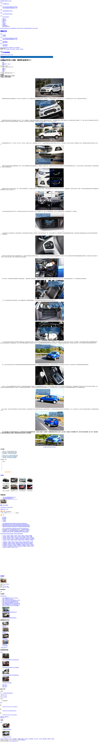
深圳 (28, 530)
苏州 (25, 529)
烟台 (27, 528)
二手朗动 (4, 547)
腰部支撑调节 (40, 300)
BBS (35, 28)
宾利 (27, 526)
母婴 (25, 28)
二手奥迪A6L (4, 545)
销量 (5, 3)
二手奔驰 (26, 535)
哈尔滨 (11, 529)
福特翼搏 (5, 211)
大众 (3, 523)
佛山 (5, 531)
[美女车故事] (4, 612)
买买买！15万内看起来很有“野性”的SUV (10, 499)
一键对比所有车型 (3, 647)
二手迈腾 (19, 541)
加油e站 (3, 24)
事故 (83, 233)
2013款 (11, 54)
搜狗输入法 (6, 738)
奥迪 (10, 523)
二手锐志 (28, 546)
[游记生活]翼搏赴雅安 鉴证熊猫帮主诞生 (11, 675)
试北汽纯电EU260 (8, 736)
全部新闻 (48, 738)
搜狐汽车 (4, 18)
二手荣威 (11, 539)
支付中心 (10, 738)
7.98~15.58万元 (5, 505)
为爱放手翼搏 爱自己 (8, 682)
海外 (8, 3)
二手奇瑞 (27, 536)
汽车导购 (17, 49)
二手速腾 (23, 541)
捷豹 (20, 526)
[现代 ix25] (5, 631)
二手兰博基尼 (32, 538)
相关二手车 (4, 684)
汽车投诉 (4, 23)
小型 (3, 47)
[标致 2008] (5, 625)
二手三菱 (8, 538)
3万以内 (3, 706)
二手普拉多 (24, 546)
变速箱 (15, 386)
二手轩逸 (32, 545)
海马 (9, 525)
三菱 (23, 524)
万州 (22, 531)
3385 (3, 587)
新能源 (18, 47)
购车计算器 (17, 533)
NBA (9, 28)
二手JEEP (4, 538)
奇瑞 (8, 524)
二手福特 (11, 536)
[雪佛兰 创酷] (5, 643)
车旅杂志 (4, 16)
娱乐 (11, 28)
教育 (27, 28)
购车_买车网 (12, 49)
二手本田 (7, 536)
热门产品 (4, 519)
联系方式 (26, 738)
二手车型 (4, 521)
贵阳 (27, 531)
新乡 (11, 530)
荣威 (6, 525)
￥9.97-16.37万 (5, 627)
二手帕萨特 (17, 542)
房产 (19, 28)
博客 (36, 28)
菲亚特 (15, 526)
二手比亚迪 (23, 536)
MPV (13, 47)
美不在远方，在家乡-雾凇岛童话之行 (11, 601)
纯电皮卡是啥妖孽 (8, 729)
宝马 (12, 523)
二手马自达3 (19, 546)
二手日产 (15, 536)
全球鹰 (16, 525)
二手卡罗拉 (4, 546)
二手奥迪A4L (4, 542)
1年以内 (3, 710)
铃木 (12, 524)
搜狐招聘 (14, 738)
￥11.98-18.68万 (5, 633)
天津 (7, 528)
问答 (6, 44)
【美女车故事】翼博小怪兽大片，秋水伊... (12, 600)
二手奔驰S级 (23, 545)
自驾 (3, 45)
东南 (23, 526)
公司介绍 (40, 738)
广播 (1, 15)
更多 (29, 526)
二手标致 (30, 536)
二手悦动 (12, 547)
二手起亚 (7, 535)
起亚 (24, 523)
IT (16, 28)
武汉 (14, 530)
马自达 (10, 524)
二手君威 (13, 542)
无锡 (27, 529)
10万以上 (13, 714)
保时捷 (20, 524)
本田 (18, 523)
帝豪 (20, 525)
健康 (29, 28)
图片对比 (5, 533)
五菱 (29, 525)
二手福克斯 (4, 541)
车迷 (5, 44)
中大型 (9, 47)
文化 (33, 28)
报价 (8, 6)
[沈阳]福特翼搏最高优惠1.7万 (8, 498)
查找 (1, 702)
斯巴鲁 (3, 526)
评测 (10, 6)
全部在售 (2, 54)
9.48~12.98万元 (6, 584)
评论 (3, 3)
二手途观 (8, 541)
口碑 (6, 45)
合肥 (20, 530)
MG (5, 526)
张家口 (15, 528)
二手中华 (22, 539)
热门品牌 (4, 517)
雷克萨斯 (27, 524)
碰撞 (82, 233)
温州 (5, 530)
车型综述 (2, 507)
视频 (13, 28)
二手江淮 (27, 537)
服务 (3, 42)
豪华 (11, 47)
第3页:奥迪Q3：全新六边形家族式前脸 (9, 453)
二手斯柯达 (32, 537)
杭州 (29, 529)
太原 (20, 528)
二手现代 (22, 535)
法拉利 (11, 526)
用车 (1, 9)
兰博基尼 (22, 525)
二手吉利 (7, 539)
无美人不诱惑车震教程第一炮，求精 (11, 602)
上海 (21, 529)
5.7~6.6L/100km (5, 586)
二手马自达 (8, 537)
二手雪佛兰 (30, 535)
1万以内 (3, 714)
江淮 (8, 525)
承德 (13, 528)
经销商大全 (13, 533)
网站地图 (44, 738)
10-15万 (11, 706)
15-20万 (13, 706)
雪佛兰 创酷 (4, 644)
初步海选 (21, 49)
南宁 (10, 531)
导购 (6, 39)
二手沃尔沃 (12, 538)
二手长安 (20, 537)
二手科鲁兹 (27, 541)
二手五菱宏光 (30, 542)
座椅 (68, 278)
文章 (3, 71)
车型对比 (2, 533)
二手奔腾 (4, 537)
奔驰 (22, 523)
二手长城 (18, 536)
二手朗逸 (9, 542)
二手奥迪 (11, 535)
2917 (7, 587)
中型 (7, 47)
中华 (11, 525)
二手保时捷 (16, 538)
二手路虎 (24, 537)
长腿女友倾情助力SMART (12, 612)
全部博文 (52, 738)
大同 (22, 528)
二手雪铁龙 (16, 537)
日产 (20, 523)
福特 (15, 255)
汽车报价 (9, 533)
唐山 (11, 528)
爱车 (1, 12)
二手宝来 (16, 541)
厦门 (9, 531)
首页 (1, 28)
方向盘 (75, 409)
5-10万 (8, 706)
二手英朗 (31, 541)
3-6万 (8, 714)
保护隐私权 (31, 738)
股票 (15, 28)
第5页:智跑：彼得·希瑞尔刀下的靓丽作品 (9, 456)
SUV (14, 47)
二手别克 (4, 536)
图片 (11, 6)
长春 (14, 529)
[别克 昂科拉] (5, 637)
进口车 (13, 6)
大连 (17, 529)
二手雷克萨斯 (21, 538)
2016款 (8, 54)
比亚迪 (5, 524)
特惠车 (13, 39)
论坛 (3, 44)
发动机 (8, 341)
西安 (26, 531)
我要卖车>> (2, 716)
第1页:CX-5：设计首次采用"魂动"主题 (9, 451)
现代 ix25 (4, 632)
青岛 (26, 528)
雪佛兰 (14, 523)
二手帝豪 (18, 539)
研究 (6, 3)
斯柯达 (3, 525)
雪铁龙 (14, 524)
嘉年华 (13, 211)
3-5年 (8, 710)
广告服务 (18, 738)
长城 (26, 523)
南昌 (22, 530)
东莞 (3, 531)
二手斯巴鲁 (31, 539)
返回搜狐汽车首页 (3, 0)
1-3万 (6, 714)
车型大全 (4, 6)
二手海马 (4, 539)
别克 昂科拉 (4, 638)
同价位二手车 (4, 685)
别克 (17, 523)
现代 (9, 523)
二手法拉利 (26, 539)
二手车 (16, 39)
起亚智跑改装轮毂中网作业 (11, 617)
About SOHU (36, 738)
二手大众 (4, 535)
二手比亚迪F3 (9, 546)
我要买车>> (7, 716)
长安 (16, 524)
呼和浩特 (6, 529)
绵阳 (16, 531)
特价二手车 (4, 686)
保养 (3, 41)
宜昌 (16, 530)
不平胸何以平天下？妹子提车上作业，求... (12, 604)
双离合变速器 (69, 386)
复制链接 (4, 68)
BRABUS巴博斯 (4, 696)
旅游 (31, 28)
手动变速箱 (32, 386)
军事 (5, 28)
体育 (7, 28)
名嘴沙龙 (7, 16)
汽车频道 (7, 49)
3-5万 (6, 706)
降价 (8, 39)
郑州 (9, 530)
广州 (26, 530)
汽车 (17, 28)
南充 (18, 531)
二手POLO (32, 546)
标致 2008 (4, 626)
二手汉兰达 (28, 545)
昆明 (24, 531)
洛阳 (13, 530)
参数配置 (2, 509)
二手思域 (14, 545)
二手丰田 (15, 535)
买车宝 (3, 22)
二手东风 (15, 539)
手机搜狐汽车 (4, 25)
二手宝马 (18, 535)
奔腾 (13, 526)
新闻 (1, 2)
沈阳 (15, 529)
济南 (24, 528)
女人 (23, 28)
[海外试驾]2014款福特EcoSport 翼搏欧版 (11, 667)
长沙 (18, 530)
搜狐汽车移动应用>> (6, 26)
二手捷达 (12, 541)
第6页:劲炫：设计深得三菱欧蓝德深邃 (9, 457)
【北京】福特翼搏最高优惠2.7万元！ (9, 497)
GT (3, 300)
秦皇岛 (18, 528)
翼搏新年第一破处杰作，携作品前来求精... (12, 603)
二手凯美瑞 (25, 542)
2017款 (5, 54)
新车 (6, 6)
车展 (5, 45)
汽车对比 (4, 39)
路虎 (18, 524)
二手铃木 (12, 537)
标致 (3, 524)
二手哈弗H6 (18, 545)
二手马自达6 (10, 545)
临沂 (3, 529)
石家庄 (9, 528)
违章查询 (4, 19)
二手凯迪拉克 (26, 538)
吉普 (24, 524)
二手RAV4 (16, 547)
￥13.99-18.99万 (5, 639)
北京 (5, 528)
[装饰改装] (4, 617)
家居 (21, 28)
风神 (25, 526)
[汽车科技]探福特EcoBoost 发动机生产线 (11, 659)
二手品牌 (4, 520)
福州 (7, 531)
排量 (21, 341)
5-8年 (10, 710)
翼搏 (8, 278)
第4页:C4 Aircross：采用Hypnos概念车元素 (10, 455)
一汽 (18, 526)
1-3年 (6, 710)
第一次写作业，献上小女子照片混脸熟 (12, 605)
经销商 (16, 6)
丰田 (5, 523)
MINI (22, 526)
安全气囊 (87, 233)
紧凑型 (5, 47)
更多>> (16, 706)
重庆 (20, 531)
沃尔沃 (13, 525)
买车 (1, 5)
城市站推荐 (4, 518)
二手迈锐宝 (8, 547)
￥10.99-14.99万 (5, 645)
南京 (23, 529)
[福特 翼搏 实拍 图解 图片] (49, 118)
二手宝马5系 (14, 546)
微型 (1, 47)
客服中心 (22, 738)
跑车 (16, 47)
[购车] (3, 600)
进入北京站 (9, 0)
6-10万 (10, 714)
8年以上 (12, 710)
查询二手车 (2, 717)
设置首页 (2, 738)
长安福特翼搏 (6, 52)
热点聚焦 (2, 475)
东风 (18, 525)
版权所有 (23, 739)
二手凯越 (21, 542)
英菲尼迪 (8, 526)
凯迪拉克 (26, 525)
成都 (15, 531)
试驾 (10, 39)
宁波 (3, 530)
